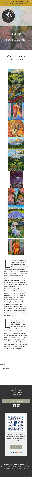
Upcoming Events (16, 392)
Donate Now (16, 447)
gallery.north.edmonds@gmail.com (17, 468)
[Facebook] (14, 406)
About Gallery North (16, 397)
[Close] (30, 1)
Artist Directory (16, 395)
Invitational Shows (16, 390)
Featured (16, 388)
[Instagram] (18, 406)
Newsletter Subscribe (16, 401)
